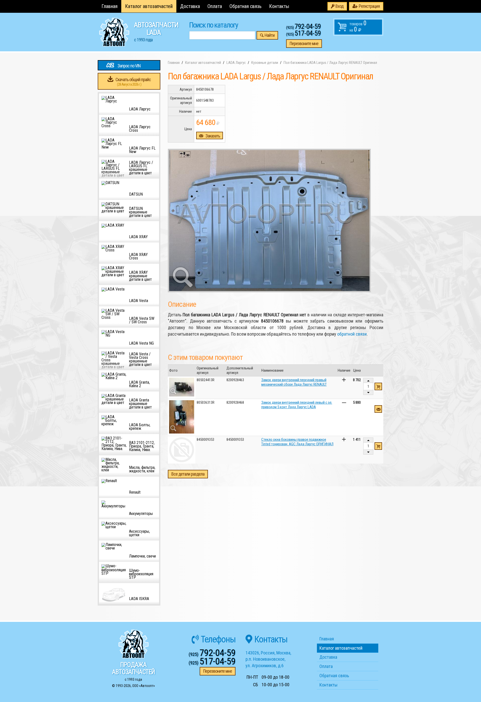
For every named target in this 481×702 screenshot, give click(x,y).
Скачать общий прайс (133, 82)
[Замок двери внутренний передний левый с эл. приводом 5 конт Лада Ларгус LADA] (181, 417)
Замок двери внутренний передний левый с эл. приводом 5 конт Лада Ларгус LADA (296, 404)
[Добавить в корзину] (378, 386)
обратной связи (352, 334)
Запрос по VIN (129, 65)
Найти (270, 35)
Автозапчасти (156, 31)
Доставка (190, 6)
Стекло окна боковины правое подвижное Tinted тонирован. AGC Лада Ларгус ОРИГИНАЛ (297, 441)
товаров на (358, 26)
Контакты (279, 6)
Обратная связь (245, 6)
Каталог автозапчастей (149, 6)
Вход (339, 6)
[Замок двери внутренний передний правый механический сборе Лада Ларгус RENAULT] (181, 387)
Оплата (214, 6)
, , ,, (268, 659)
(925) (303, 27)
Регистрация (369, 6)
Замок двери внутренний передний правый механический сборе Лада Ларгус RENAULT (294, 382)
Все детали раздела (187, 474)
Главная (109, 6)
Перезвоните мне (304, 43)
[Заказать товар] (378, 409)
